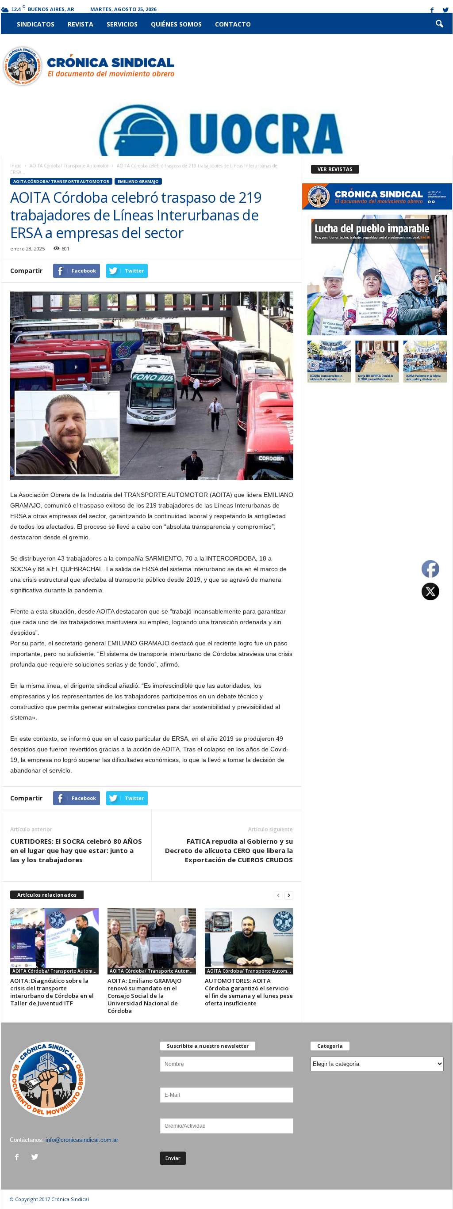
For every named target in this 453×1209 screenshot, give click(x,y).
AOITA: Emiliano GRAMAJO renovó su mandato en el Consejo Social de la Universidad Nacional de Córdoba (144, 996)
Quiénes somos (176, 24)
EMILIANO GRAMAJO (138, 181)
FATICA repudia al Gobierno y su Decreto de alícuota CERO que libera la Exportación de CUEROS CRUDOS (229, 850)
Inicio (15, 166)
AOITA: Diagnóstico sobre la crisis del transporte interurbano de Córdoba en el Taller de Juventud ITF (52, 992)
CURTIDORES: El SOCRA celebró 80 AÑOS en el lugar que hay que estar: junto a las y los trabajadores (76, 850)
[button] (439, 24)
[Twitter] (446, 10)
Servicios (122, 24)
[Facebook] (432, 10)
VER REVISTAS (335, 169)
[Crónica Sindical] (88, 66)
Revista (80, 24)
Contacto (233, 24)
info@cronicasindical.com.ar (82, 1140)
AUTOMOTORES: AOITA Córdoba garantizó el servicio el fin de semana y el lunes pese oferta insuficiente (249, 992)
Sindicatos (35, 24)
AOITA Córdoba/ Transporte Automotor (69, 166)
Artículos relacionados (47, 894)
